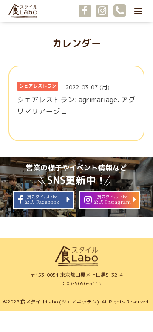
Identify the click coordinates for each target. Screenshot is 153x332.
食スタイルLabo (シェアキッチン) (59, 301)
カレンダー (76, 43)
